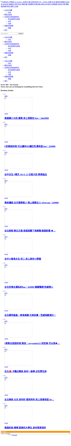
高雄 (9, 28)
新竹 (5, 30)
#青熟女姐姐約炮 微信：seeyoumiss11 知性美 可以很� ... (32, 343)
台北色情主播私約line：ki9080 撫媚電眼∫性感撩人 (28, 287)
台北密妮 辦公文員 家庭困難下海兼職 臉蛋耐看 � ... (29, 230)
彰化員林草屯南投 (14, 19)
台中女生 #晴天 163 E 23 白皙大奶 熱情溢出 (25, 174)
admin (6, 113)
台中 (9, 21)
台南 (9, 23)
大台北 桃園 (8, 10)
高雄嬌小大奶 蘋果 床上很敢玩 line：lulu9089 (26, 118)
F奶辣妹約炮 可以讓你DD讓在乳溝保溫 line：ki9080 (29, 146)
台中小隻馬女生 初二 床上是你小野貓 (22, 259)
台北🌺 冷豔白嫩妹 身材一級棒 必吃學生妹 (25, 371)
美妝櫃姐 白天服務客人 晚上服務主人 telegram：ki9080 (31, 202)
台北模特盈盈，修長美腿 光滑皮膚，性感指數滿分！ (30, 315)
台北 (9, 12)
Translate (14, 435)
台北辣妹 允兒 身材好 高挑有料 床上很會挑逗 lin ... (29, 399)
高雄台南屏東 (8, 25)
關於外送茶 (8, 14)
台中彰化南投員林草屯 (11, 17)
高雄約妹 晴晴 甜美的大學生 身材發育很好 (25, 427)
